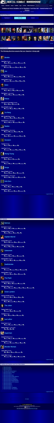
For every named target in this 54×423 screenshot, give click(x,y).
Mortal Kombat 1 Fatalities (10, 387)
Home (21, 11)
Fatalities (16, 5)
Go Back (27, 399)
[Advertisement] (27, 201)
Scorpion (8, 140)
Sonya (7, 167)
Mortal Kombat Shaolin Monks (11, 380)
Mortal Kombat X (8, 384)
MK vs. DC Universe (26, 11)
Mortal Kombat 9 (8, 383)
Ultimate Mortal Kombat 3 (10, 371)
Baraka (7, 57)
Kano (6, 85)
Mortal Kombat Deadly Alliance (11, 376)
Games (3, 5)
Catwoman (8, 250)
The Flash (8, 278)
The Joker (8, 305)
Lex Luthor (8, 319)
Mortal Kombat (7, 367)
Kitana (7, 99)
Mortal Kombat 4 (8, 373)
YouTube (24, 5)
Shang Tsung (9, 154)
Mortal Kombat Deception (10, 378)
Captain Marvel (10, 237)
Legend (48, 194)
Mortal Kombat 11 (8, 386)
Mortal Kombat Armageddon (11, 379)
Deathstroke (9, 264)
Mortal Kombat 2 (8, 368)
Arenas (12, 5)
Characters (7, 5)
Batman (7, 223)
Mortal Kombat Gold (9, 375)
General (33, 18)
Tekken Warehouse (31, 5)
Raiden (7, 126)
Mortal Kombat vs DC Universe (11, 382)
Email (36, 408)
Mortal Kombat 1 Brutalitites (11, 388)
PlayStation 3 (7, 18)
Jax (6, 71)
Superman (8, 333)
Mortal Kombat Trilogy (9, 372)
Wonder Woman (10, 347)
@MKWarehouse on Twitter (32, 408)
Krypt (20, 5)
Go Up (51, 43)
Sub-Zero (8, 181)
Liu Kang (8, 112)
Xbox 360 (20, 18)
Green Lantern (10, 292)
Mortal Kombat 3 (8, 369)
